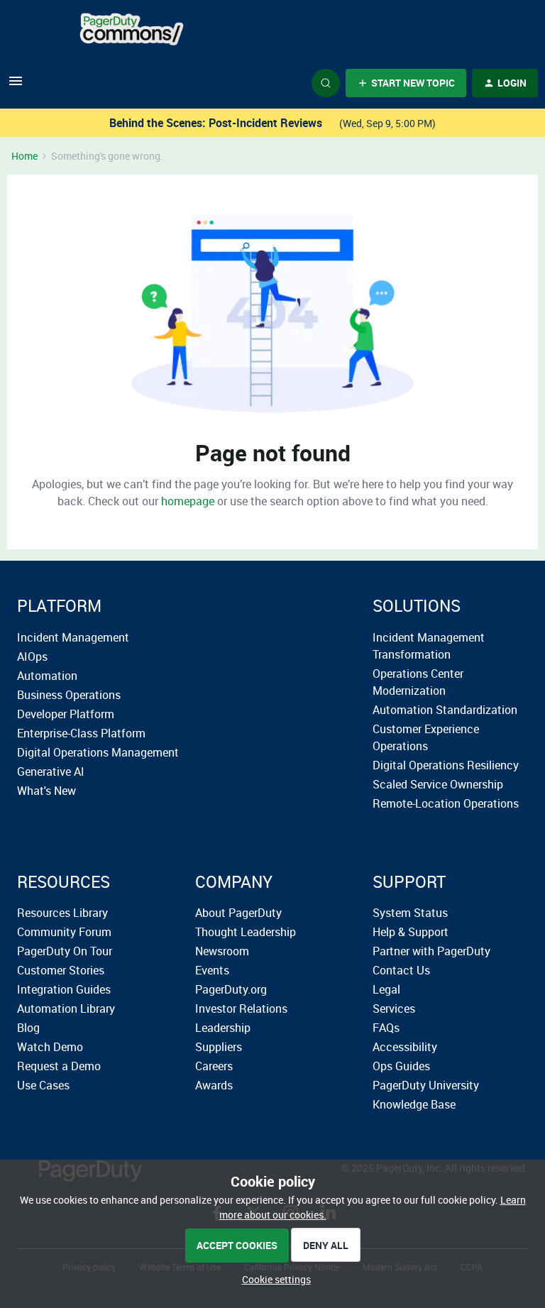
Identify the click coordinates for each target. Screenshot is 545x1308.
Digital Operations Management (98, 752)
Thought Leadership (245, 932)
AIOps (32, 656)
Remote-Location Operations (446, 803)
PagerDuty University (426, 1085)
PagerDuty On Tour (64, 951)
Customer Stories (60, 970)
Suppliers (218, 1047)
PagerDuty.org (231, 989)
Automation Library (66, 1008)
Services (394, 1008)
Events (212, 970)
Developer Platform (65, 714)
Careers (214, 1066)
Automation (47, 675)
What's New (46, 790)
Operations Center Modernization (418, 682)
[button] (15, 85)
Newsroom (222, 951)
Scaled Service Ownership (438, 784)
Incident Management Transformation (429, 646)
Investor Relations (241, 1008)
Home (24, 156)
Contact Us (401, 970)
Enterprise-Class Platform (81, 733)
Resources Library (62, 912)
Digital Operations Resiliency (446, 765)
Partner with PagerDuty (431, 951)
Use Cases (43, 1085)
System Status (410, 912)
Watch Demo (50, 1047)
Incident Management (73, 637)
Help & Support (410, 932)
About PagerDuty (238, 912)
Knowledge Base (414, 1104)
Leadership (223, 1027)
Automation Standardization (445, 710)
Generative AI (50, 771)
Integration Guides (64, 989)
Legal (386, 989)
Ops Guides (401, 1066)
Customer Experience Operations (426, 737)
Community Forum (64, 932)
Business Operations (69, 695)
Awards (214, 1085)
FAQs (386, 1027)
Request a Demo (59, 1066)
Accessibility (405, 1047)
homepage (187, 501)
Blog (28, 1027)
